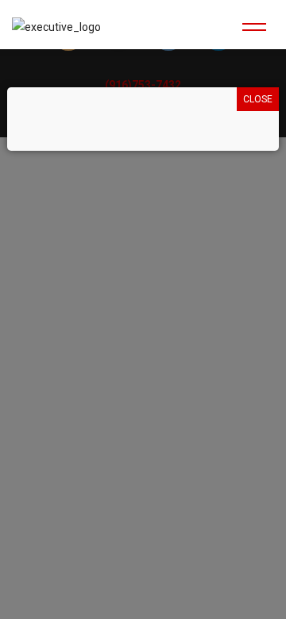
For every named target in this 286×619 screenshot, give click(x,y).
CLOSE (257, 99)
